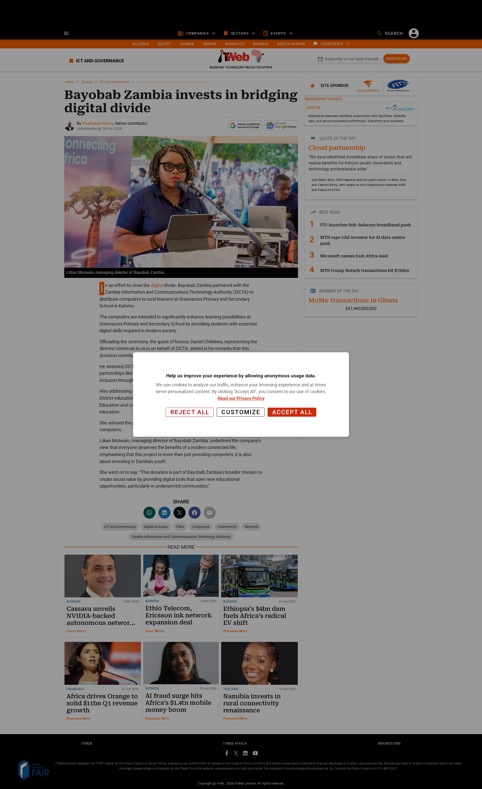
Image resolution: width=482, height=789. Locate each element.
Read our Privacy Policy (241, 398)
